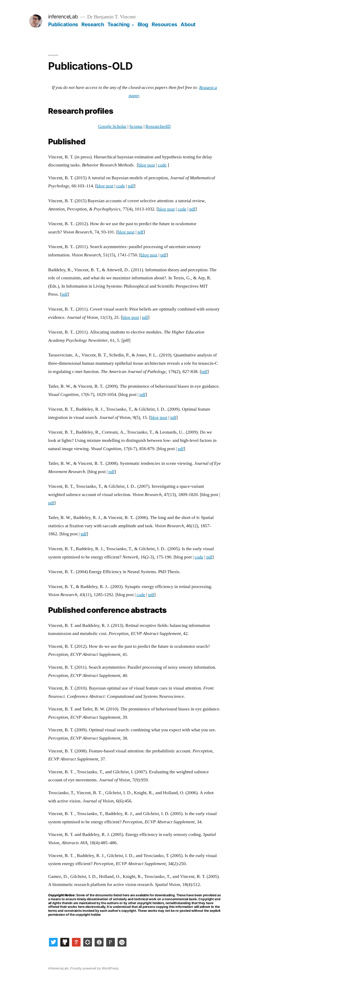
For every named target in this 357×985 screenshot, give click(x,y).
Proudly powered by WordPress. (94, 968)
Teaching (118, 24)
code (162, 165)
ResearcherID (158, 126)
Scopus (136, 126)
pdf (131, 186)
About (188, 24)
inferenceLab (63, 16)
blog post (146, 165)
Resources (164, 24)
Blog (143, 24)
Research (92, 24)
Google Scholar (112, 126)
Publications (63, 24)
